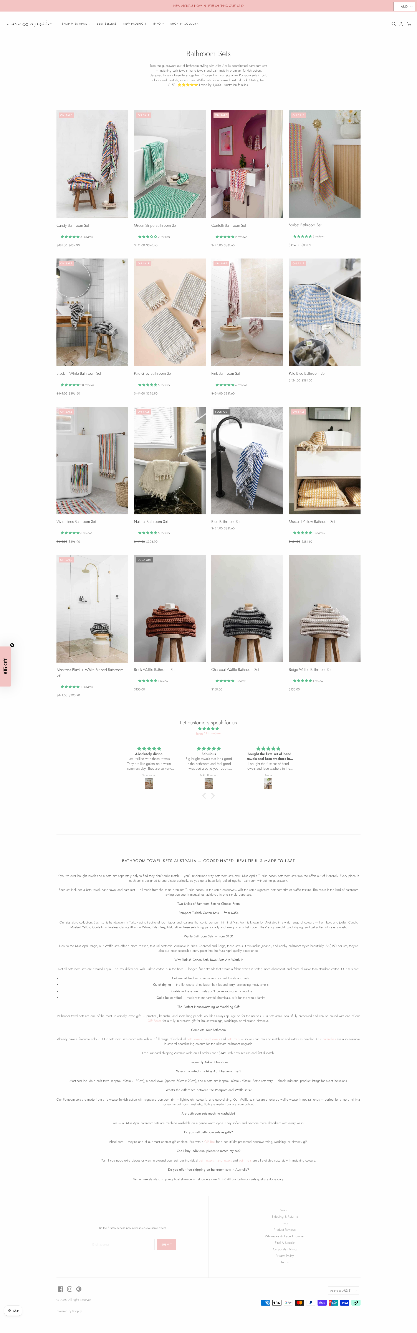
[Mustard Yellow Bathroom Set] (325, 460)
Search (284, 1210)
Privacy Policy (285, 1255)
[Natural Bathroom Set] (170, 460)
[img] (208, 728)
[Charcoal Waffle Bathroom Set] (247, 608)
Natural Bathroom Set (151, 521)
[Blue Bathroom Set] (247, 460)
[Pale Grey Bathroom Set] (170, 312)
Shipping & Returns (285, 1216)
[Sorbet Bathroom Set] (325, 164)
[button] (205, 796)
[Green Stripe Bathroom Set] (170, 164)
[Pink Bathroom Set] (247, 312)
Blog (285, 1223)
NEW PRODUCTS (135, 24)
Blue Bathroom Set (225, 521)
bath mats (233, 1039)
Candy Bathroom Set (72, 225)
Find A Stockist (285, 1242)
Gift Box (209, 1141)
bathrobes (329, 1039)
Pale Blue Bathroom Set (307, 373)
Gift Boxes (154, 1020)
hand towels (212, 1039)
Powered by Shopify (69, 1311)
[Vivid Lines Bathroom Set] (92, 460)
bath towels (194, 1039)
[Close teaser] (12, 645)
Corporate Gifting (284, 1249)
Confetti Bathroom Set (228, 225)
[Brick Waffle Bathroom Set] (170, 608)
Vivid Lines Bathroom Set (76, 521)
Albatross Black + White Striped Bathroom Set (89, 672)
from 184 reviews (208, 733)
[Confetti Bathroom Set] (247, 164)
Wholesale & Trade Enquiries (284, 1236)
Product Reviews (285, 1229)
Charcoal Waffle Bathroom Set (235, 669)
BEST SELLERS (106, 24)
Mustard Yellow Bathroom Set (312, 521)
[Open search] (394, 24)
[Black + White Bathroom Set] (92, 312)
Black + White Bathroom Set (78, 373)
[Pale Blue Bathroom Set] (325, 312)
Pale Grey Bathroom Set (153, 373)
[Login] (401, 24)
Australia (340, 1290)
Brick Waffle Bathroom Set (154, 669)
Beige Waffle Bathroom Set (310, 669)
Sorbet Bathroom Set (305, 225)
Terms (285, 1262)
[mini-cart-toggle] (409, 24)
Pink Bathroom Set (225, 373)
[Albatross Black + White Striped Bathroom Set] (92, 609)
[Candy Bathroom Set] (92, 164)
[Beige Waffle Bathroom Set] (325, 608)
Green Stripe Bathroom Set (155, 225)
